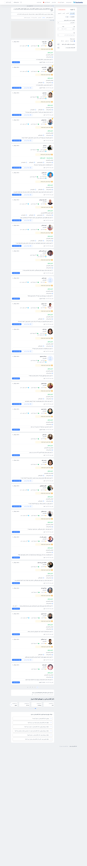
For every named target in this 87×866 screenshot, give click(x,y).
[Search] (21, 2)
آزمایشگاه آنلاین (47, 2)
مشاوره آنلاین (61, 2)
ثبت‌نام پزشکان (16, 2)
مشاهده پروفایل (16, 41)
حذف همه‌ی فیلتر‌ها (62, 9)
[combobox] (67, 22)
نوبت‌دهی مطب (68, 2)
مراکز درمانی (54, 2)
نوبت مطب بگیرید (15, 62)
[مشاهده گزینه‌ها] (58, 29)
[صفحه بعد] (28, 687)
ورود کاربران (8, 2)
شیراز (67, 16)
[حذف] (58, 22)
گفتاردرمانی (72, 16)
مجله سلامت (39, 2)
